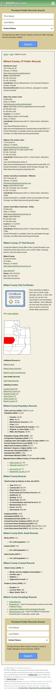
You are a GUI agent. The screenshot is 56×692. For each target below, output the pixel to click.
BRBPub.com (16, 3)
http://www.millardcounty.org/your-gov (17, 183)
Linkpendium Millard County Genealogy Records (27, 609)
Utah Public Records (11, 381)
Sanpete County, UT (11, 394)
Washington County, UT (18, 472)
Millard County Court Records (14, 373)
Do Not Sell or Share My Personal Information (35, 688)
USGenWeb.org (15, 602)
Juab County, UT (10, 396)
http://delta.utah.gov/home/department (17, 104)
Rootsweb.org (14, 604)
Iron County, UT (15, 469)
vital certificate (13, 314)
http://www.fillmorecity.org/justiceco (16, 147)
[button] (53, 3)
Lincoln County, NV (11, 389)
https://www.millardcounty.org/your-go (17, 214)
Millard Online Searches (12, 369)
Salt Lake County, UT (17, 465)
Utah (11, 54)
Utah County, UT (16, 463)
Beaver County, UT (10, 401)
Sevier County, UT (10, 399)
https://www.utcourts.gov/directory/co (17, 73)
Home (6, 54)
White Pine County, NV (12, 391)
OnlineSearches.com (16, 612)
